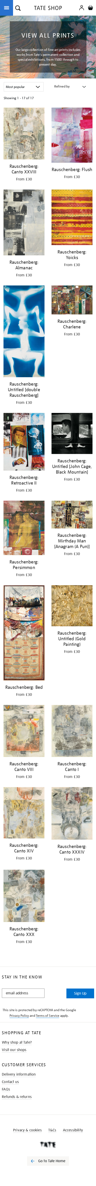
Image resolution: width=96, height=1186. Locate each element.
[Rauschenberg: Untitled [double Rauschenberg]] (24, 332)
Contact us (10, 1082)
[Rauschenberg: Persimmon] (24, 529)
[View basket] (90, 8)
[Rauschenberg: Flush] (72, 136)
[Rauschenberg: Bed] (24, 633)
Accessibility (73, 1130)
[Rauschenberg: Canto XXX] (24, 897)
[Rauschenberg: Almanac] (24, 223)
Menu (7, 7)
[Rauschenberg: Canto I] (72, 732)
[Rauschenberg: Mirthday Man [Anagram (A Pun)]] (72, 515)
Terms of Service (47, 1016)
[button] (18, 8)
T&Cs (52, 1130)
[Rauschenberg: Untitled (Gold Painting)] (72, 606)
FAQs (6, 1089)
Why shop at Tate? (17, 1042)
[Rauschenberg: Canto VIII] (24, 732)
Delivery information (19, 1074)
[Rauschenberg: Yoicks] (72, 218)
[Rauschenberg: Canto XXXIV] (72, 814)
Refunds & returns (17, 1096)
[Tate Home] (48, 1144)
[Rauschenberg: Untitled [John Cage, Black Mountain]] (72, 434)
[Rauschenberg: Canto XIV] (24, 813)
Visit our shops (14, 1050)
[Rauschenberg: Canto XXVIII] (24, 134)
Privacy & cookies (27, 1130)
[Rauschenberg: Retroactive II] (24, 442)
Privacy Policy (19, 1016)
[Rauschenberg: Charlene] (72, 300)
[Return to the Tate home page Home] (48, 9)
